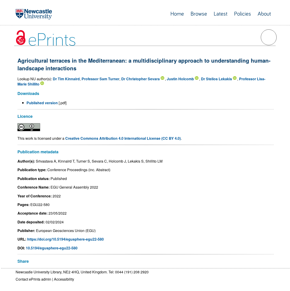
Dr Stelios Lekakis (216, 78)
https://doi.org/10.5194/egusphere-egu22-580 (65, 239)
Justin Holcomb (180, 78)
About (264, 14)
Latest (220, 14)
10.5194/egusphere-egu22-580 (51, 248)
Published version (42, 102)
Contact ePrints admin (33, 279)
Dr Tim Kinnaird (66, 78)
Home (177, 14)
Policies (242, 14)
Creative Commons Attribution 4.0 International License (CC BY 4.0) (123, 138)
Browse (199, 14)
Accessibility (64, 279)
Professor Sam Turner (100, 78)
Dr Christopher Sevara (140, 78)
